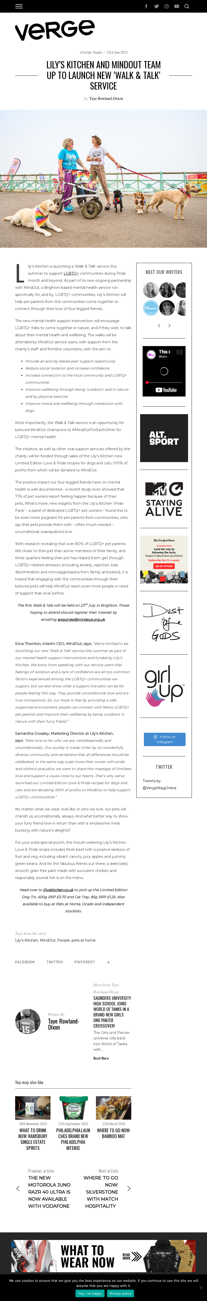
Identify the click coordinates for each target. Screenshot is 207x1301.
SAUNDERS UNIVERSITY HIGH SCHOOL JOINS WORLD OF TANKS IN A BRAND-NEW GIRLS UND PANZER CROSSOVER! (112, 1012)
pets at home (84, 940)
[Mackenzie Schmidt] (167, 290)
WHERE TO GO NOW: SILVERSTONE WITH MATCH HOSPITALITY (101, 1188)
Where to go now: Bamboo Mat (113, 1133)
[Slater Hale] (183, 290)
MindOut (48, 940)
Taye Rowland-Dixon (106, 98)
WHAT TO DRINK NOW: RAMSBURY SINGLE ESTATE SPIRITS (32, 1139)
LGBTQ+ (71, 273)
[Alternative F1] (151, 308)
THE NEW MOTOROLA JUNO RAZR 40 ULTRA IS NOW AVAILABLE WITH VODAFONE (49, 1188)
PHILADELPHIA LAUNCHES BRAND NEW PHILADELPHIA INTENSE (73, 1139)
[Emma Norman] (151, 290)
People (97, 52)
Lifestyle (85, 52)
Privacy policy (121, 1293)
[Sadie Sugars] (167, 308)
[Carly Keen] (183, 308)
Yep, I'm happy (90, 1293)
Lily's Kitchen (26, 940)
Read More (101, 1058)
